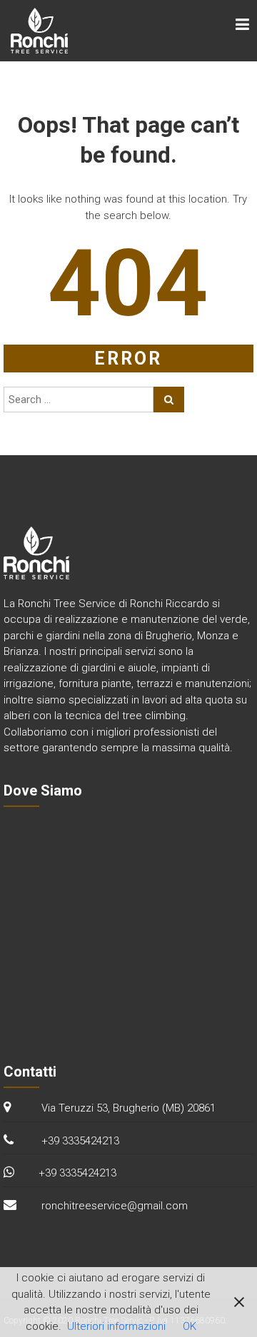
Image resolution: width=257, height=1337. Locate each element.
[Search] (168, 399)
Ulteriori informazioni (116, 1326)
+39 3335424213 (77, 1172)
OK (189, 1326)
